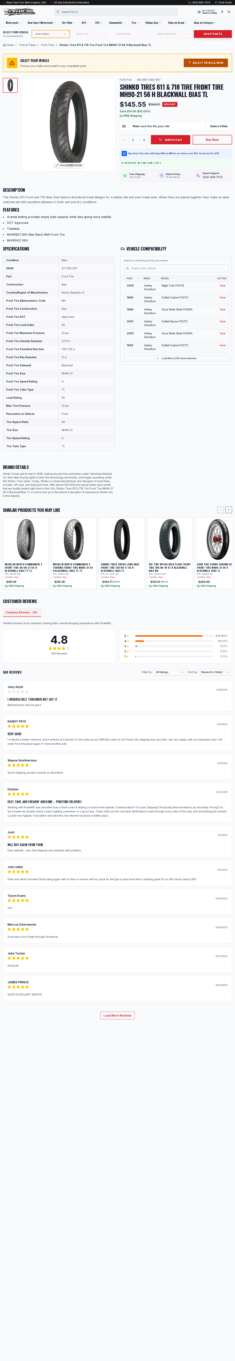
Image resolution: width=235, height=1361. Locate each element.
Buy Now (212, 140)
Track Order (225, 2)
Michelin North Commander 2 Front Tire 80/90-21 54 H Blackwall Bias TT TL (23, 567)
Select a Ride (218, 126)
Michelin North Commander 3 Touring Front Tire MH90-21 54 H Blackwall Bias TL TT (73, 567)
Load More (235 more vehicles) (179, 358)
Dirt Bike (67, 22)
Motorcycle (12, 22)
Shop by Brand (176, 22)
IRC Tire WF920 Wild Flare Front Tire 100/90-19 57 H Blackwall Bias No (170, 567)
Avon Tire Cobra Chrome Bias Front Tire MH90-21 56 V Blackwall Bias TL (216, 567)
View (223, 285)
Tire (133, 22)
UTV (97, 22)
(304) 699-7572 (201, 2)
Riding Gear (152, 22)
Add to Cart (173, 140)
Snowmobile (115, 22)
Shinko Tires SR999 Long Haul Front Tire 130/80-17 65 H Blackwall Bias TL (120, 567)
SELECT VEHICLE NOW (208, 62)
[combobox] (116, 12)
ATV (84, 22)
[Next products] (228, 510)
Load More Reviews (118, 1015)
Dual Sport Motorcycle (40, 22)
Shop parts (213, 33)
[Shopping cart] (228, 11)
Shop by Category (203, 22)
